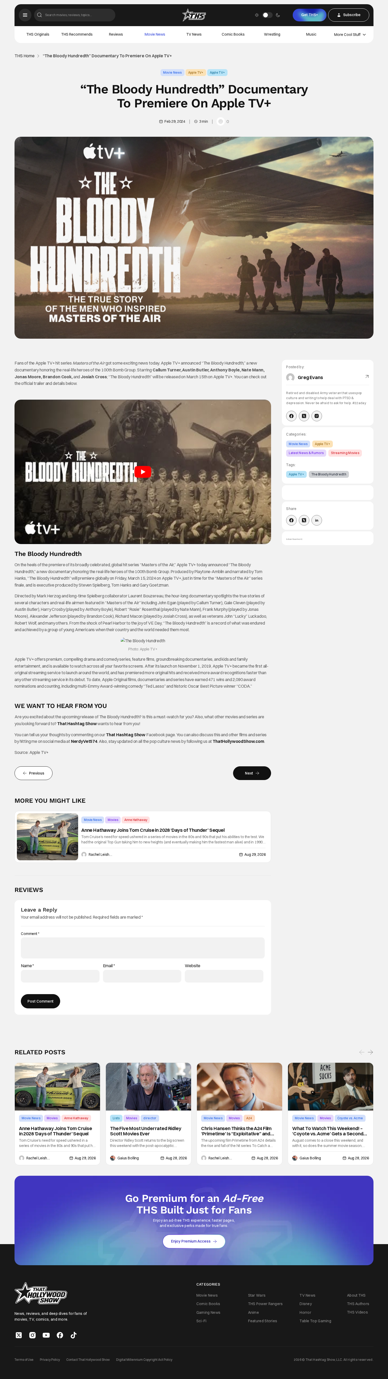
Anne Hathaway (135, 820)
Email (109, 965)
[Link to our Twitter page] (19, 1335)
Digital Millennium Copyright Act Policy (144, 1360)
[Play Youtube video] (143, 472)
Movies (113, 820)
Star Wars (257, 1295)
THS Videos (357, 1312)
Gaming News (208, 1312)
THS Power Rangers (265, 1304)
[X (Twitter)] (304, 416)
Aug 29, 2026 (255, 854)
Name (27, 965)
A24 (249, 1118)
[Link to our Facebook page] (60, 1335)
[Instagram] (316, 416)
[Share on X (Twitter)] (304, 520)
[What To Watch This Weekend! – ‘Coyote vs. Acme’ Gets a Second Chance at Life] (330, 1087)
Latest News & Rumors (306, 453)
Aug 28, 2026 (176, 1158)
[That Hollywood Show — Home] (194, 15)
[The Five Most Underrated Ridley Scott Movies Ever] (148, 1087)
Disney (306, 1304)
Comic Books (233, 34)
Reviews (116, 34)
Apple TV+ (196, 72)
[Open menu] (25, 15)
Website (192, 965)
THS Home (25, 55)
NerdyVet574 (84, 741)
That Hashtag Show (77, 723)
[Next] (370, 1052)
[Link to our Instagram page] (32, 1335)
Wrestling (272, 34)
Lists (116, 1118)
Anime (253, 1312)
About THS (356, 1295)
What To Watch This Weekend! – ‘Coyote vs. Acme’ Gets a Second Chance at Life (327, 1131)
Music (311, 34)
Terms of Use (24, 1360)
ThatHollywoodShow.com (238, 741)
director (149, 1118)
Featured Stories (262, 1321)
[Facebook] (291, 416)
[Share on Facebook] (291, 520)
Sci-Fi (201, 1321)
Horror (305, 1312)
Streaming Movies (345, 453)
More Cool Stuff (347, 34)
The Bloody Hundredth (328, 474)
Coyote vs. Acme (350, 1118)
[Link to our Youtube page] (46, 1335)
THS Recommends (77, 34)
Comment (30, 934)
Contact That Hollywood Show (88, 1360)
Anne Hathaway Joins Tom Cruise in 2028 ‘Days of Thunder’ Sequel (153, 830)
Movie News (155, 34)
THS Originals (37, 34)
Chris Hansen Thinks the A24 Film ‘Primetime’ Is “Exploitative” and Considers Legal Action (236, 1131)
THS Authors (358, 1303)
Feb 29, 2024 (174, 121)
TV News (194, 34)
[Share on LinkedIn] (316, 520)
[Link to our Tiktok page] (73, 1335)
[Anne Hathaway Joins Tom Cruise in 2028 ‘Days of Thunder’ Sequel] (47, 836)
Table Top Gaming (315, 1321)
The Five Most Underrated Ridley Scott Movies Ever (145, 1131)
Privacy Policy (50, 1360)
